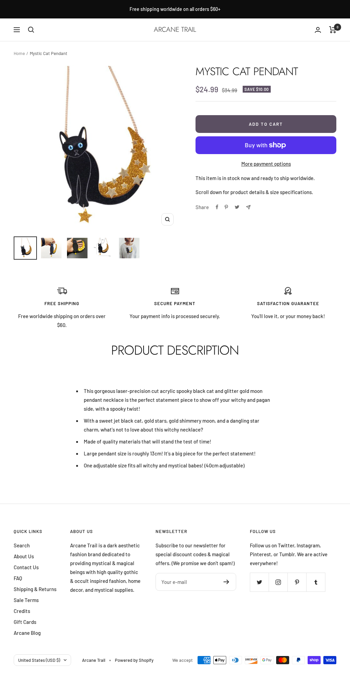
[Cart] (332, 29)
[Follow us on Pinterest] (296, 582)
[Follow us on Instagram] (278, 582)
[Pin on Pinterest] (226, 207)
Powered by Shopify (134, 660)
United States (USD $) (39, 660)
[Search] (31, 30)
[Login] (318, 30)
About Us (24, 556)
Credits (22, 611)
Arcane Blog (27, 633)
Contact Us (26, 567)
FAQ (18, 578)
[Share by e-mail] (248, 207)
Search (22, 545)
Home (19, 53)
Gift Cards (25, 622)
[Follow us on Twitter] (259, 582)
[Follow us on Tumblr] (315, 582)
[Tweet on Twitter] (237, 207)
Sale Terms (26, 600)
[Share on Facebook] (217, 207)
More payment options (266, 164)
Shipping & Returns (35, 589)
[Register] (226, 581)
